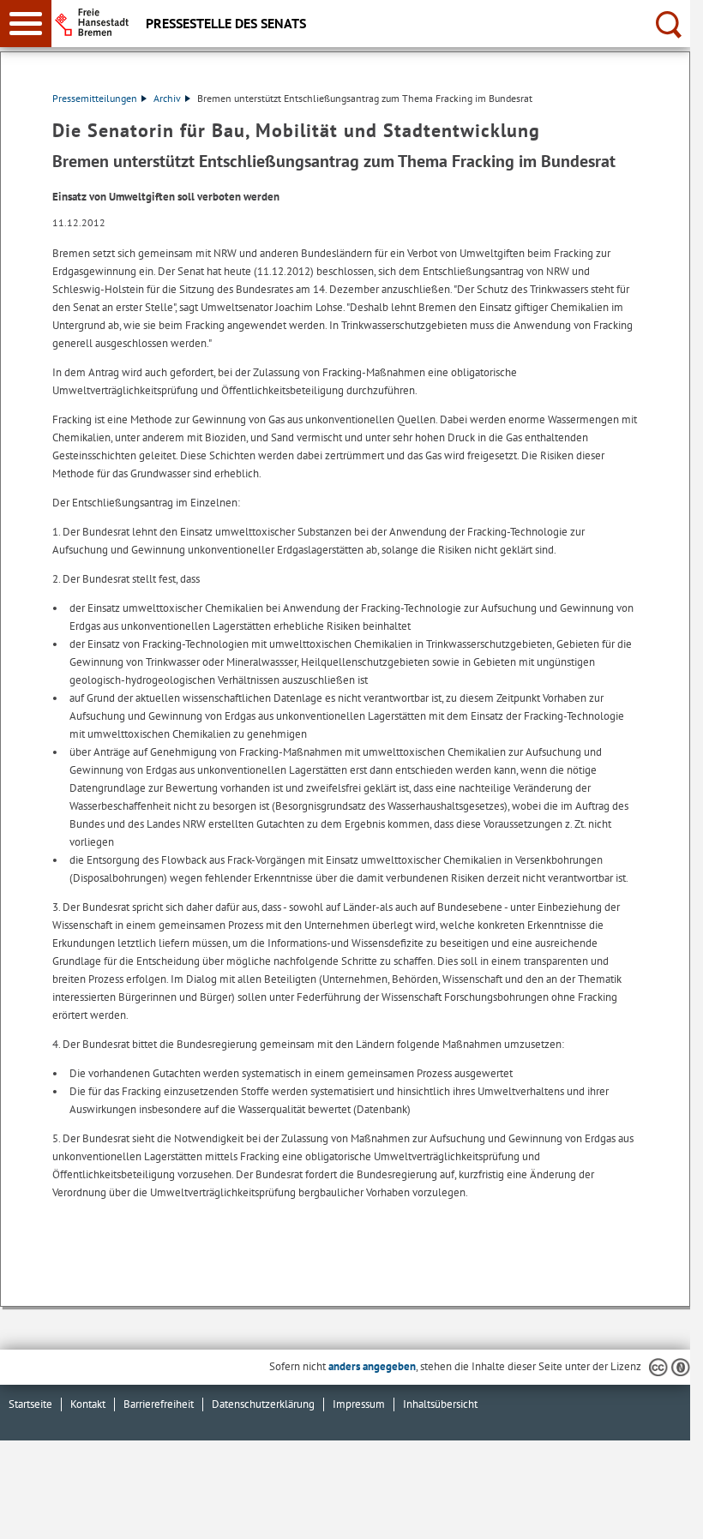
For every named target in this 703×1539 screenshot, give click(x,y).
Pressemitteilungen (94, 98)
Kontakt (87, 1404)
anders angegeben (372, 1366)
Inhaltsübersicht (440, 1404)
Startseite (30, 1404)
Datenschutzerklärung (263, 1404)
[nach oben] (663, 1512)
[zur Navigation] (25, 23)
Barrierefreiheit (158, 1404)
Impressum (359, 1404)
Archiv (167, 98)
